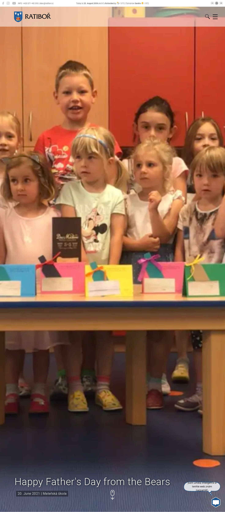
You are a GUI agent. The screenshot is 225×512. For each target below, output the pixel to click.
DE (221, 3)
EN (217, 3)
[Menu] (215, 17)
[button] (112, 495)
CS (212, 3)
